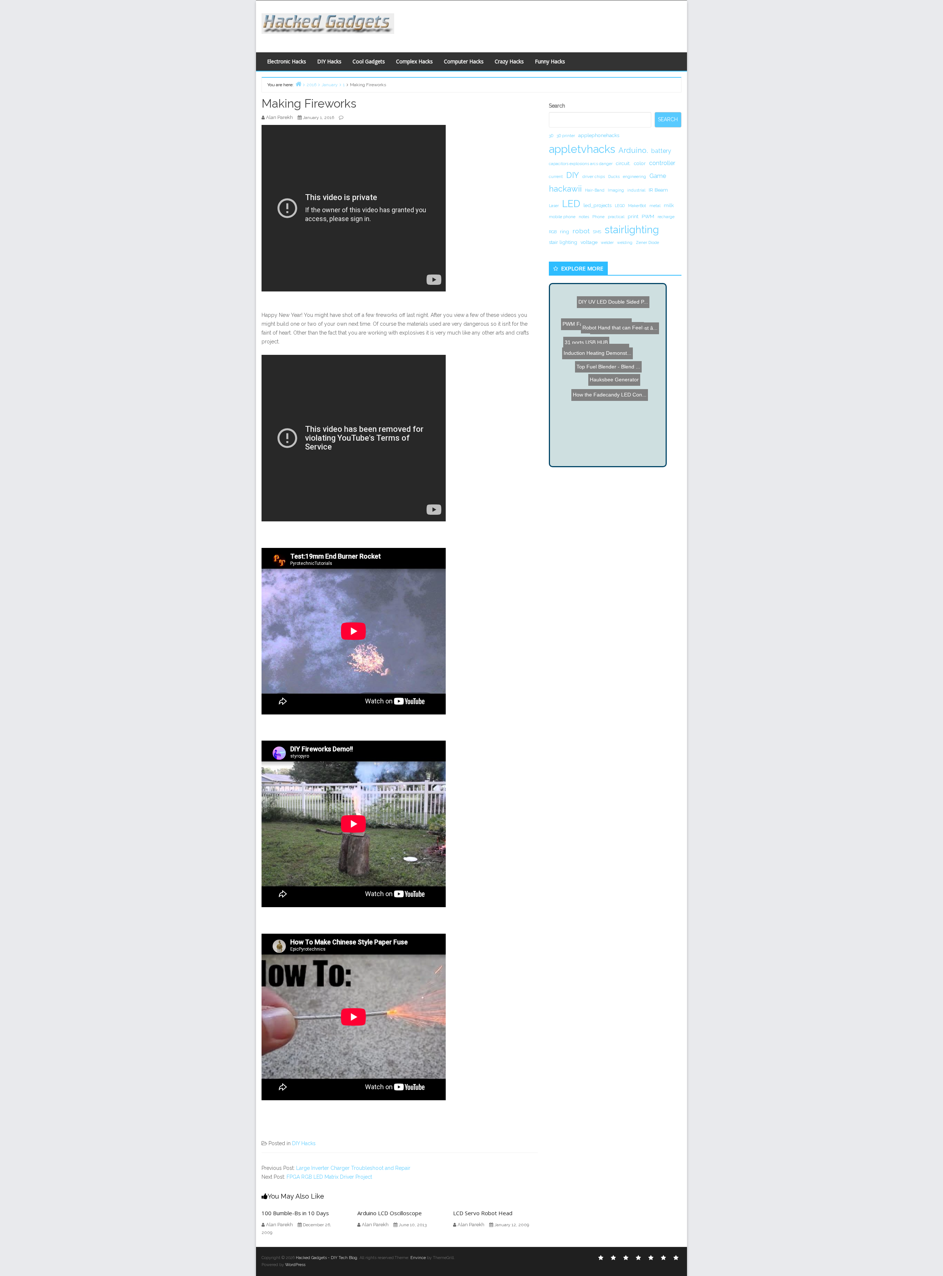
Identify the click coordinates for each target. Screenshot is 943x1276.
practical (616, 216)
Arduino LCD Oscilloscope (389, 1213)
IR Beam (658, 190)
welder (607, 242)
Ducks (614, 176)
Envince (418, 1257)
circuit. (623, 163)
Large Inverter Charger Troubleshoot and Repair (353, 1168)
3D (551, 135)
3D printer (566, 135)
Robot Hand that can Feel (600, 382)
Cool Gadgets (369, 61)
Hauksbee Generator (619, 435)
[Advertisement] (543, 24)
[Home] (298, 84)
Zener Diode (647, 242)
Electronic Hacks (286, 61)
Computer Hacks (464, 61)
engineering (634, 176)
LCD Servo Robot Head (482, 1213)
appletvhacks (582, 149)
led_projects (597, 205)
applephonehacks (598, 135)
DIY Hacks (329, 61)
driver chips (593, 176)
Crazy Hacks (509, 61)
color (640, 163)
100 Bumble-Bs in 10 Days (295, 1213)
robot (581, 231)
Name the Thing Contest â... (614, 427)
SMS (597, 232)
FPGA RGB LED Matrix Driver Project (329, 1177)
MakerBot (637, 205)
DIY (572, 175)
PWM (648, 216)
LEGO (620, 205)
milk (669, 205)
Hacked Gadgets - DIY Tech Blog (326, 1257)
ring (564, 231)
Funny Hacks (550, 61)
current (556, 176)
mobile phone (562, 216)
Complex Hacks (414, 61)
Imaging (616, 190)
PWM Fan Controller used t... (615, 308)
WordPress (295, 1264)
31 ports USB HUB (630, 324)
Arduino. (633, 150)
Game (657, 175)
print (633, 216)
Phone (598, 216)
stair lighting (563, 242)
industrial (636, 190)
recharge (666, 216)
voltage (589, 242)
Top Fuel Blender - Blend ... (599, 299)
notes (584, 216)
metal (654, 205)
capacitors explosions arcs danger (581, 163)
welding (624, 242)
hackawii (565, 188)
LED (571, 203)
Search (557, 106)
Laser (554, 205)
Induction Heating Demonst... (603, 403)
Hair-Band (594, 190)
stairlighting (631, 229)
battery (661, 150)
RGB (553, 232)
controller (662, 163)
